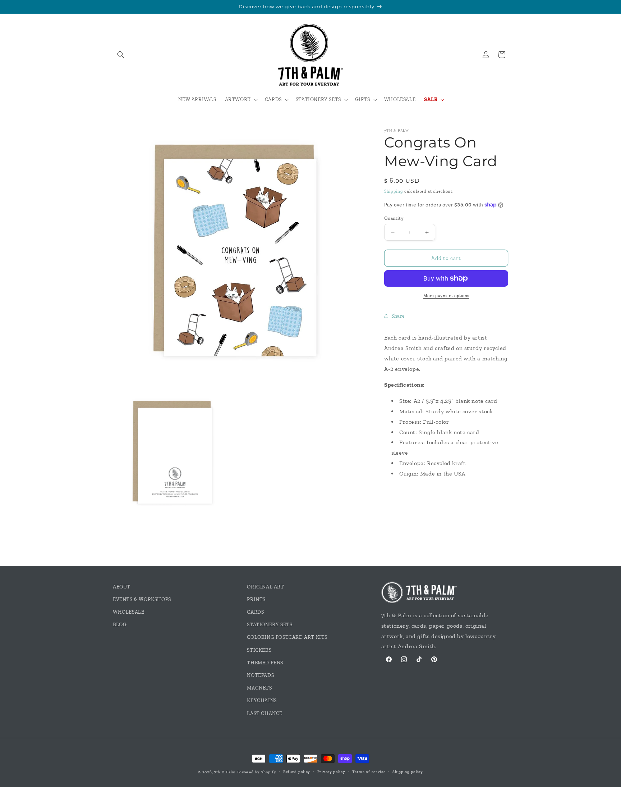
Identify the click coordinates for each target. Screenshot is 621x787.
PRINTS (256, 599)
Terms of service (368, 771)
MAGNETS (259, 688)
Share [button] (398, 316)
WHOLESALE (128, 612)
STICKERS (259, 650)
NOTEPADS (260, 675)
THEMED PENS (265, 663)
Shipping (393, 191)
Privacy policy (331, 771)
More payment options (446, 295)
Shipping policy (407, 771)
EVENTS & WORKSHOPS (142, 599)
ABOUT (121, 587)
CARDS (255, 612)
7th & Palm (225, 772)
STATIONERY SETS (269, 625)
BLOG (119, 625)
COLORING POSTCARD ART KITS (287, 637)
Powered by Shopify (256, 772)
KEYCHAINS (261, 700)
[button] (121, 55)
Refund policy (296, 771)
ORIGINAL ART (265, 587)
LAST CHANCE (264, 713)
